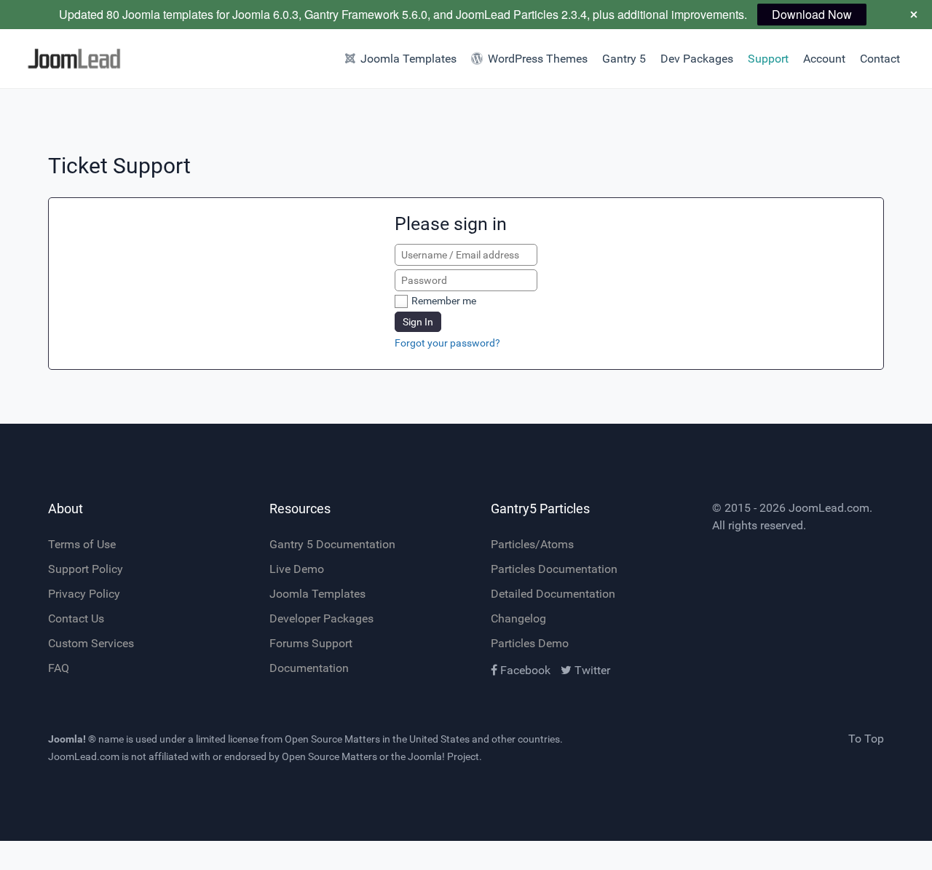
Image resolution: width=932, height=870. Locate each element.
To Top (866, 739)
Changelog (518, 618)
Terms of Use (82, 544)
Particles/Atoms (532, 544)
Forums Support (310, 643)
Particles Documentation (554, 569)
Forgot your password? (447, 343)
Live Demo (296, 569)
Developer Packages (321, 618)
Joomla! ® (72, 739)
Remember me (443, 301)
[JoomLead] (70, 58)
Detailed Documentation (553, 594)
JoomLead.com (829, 508)
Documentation (309, 668)
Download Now (812, 14)
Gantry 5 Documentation (332, 544)
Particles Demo (530, 643)
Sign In (418, 322)
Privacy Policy (84, 594)
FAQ (58, 668)
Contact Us (76, 618)
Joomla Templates (317, 594)
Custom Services (91, 643)
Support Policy (85, 569)
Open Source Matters (332, 739)
